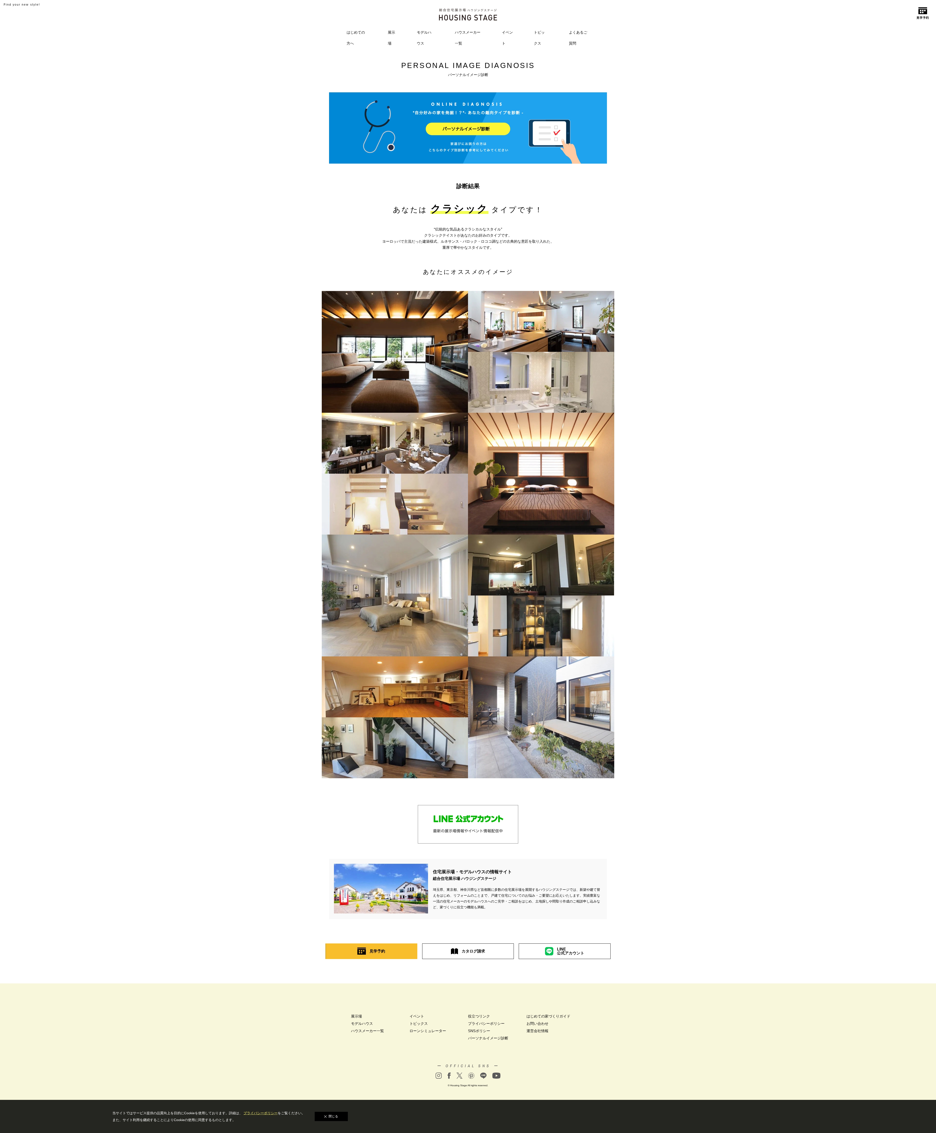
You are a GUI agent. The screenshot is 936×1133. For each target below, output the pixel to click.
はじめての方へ (356, 37)
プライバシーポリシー (486, 1023)
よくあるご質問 (578, 37)
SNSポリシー (479, 1031)
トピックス (539, 37)
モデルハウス (424, 37)
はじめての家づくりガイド (548, 1016)
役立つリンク (479, 1016)
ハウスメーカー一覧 (467, 37)
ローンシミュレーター (428, 1031)
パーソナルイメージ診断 (488, 1038)
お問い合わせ (537, 1023)
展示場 (391, 37)
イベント (507, 37)
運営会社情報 (537, 1031)
